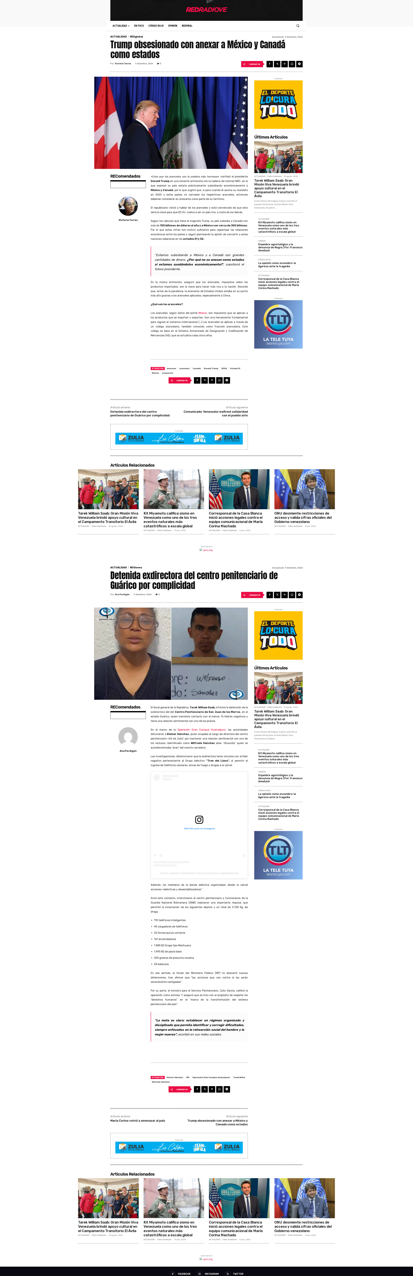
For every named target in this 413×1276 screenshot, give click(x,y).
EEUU (224, 368)
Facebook (184, 1273)
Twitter (238, 1273)
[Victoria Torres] (128, 206)
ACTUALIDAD (118, 37)
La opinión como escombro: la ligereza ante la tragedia (277, 265)
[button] (298, 26)
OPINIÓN (262, 241)
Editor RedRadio (274, 176)
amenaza (171, 368)
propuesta (167, 373)
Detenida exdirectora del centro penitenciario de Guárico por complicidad (140, 413)
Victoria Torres (123, 63)
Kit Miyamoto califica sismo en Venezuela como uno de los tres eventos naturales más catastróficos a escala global (278, 227)
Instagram (212, 1273)
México (155, 373)
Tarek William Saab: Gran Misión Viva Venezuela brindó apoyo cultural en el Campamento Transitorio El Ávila (276, 188)
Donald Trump (211, 368)
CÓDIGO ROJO (264, 260)
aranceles (184, 368)
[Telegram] (299, 64)
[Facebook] (270, 64)
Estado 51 (235, 368)
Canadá (197, 368)
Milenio (202, 313)
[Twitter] (277, 64)
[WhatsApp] (292, 64)
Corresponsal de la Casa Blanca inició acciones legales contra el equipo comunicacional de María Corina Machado (278, 283)
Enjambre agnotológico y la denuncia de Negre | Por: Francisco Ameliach (280, 247)
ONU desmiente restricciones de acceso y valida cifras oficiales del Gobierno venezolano (303, 517)
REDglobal (136, 37)
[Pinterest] (284, 64)
